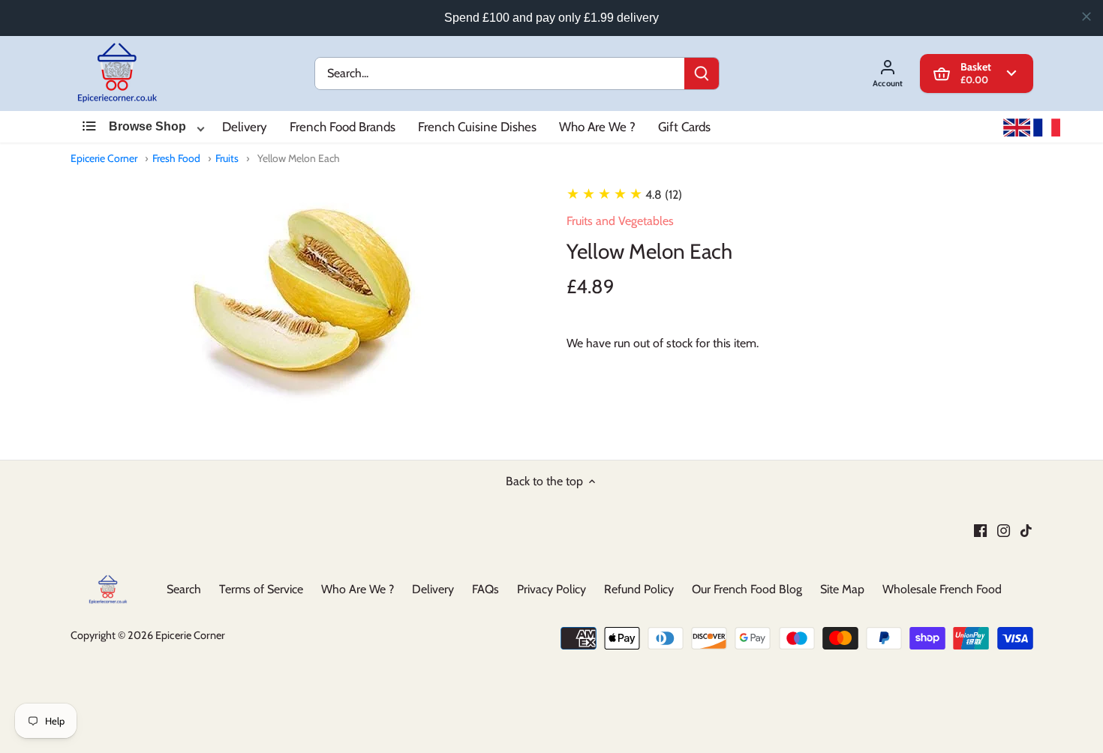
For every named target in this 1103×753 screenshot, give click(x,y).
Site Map (842, 589)
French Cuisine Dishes (477, 126)
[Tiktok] (1026, 530)
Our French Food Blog (747, 589)
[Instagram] (1003, 530)
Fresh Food (176, 158)
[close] (1086, 16)
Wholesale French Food (942, 589)
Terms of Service (261, 589)
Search (184, 589)
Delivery (244, 126)
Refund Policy (639, 589)
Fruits (227, 158)
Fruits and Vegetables (620, 221)
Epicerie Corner (104, 158)
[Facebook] (980, 530)
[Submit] (701, 73)
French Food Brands (342, 126)
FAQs (485, 589)
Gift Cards (684, 126)
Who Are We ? (597, 126)
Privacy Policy (551, 589)
